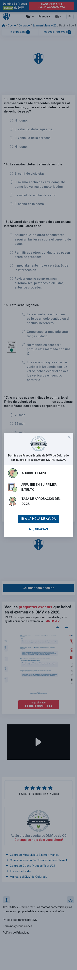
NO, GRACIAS (38, 529)
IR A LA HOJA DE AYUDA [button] (38, 519)
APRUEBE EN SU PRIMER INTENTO (39, 487)
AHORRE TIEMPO (34, 473)
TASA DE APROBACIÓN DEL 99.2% (41, 501)
